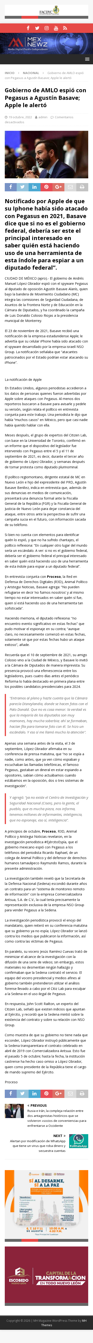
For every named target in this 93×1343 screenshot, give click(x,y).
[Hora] (65, 28)
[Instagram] (46, 28)
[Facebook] (28, 28)
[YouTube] (56, 28)
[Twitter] (37, 28)
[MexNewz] (46, 51)
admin (42, 117)
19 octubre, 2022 (20, 117)
